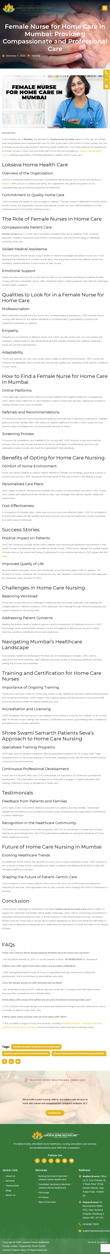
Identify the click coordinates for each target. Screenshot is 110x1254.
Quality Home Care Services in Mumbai (26, 1053)
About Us (10, 1176)
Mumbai (6, 183)
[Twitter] (44, 1160)
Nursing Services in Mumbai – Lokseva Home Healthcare (53, 1178)
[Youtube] (71, 1160)
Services (10, 1180)
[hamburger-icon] (104, 8)
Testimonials (12, 1185)
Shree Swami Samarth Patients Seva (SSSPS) (79, 1053)
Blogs (8, 1190)
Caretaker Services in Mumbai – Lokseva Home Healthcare (55, 1186)
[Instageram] (51, 1160)
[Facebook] (37, 1160)
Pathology (43, 1192)
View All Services (47, 1202)
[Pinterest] (64, 1160)
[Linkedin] (57, 1160)
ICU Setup (43, 1197)
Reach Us (10, 1195)
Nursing (36, 55)
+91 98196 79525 (90, 1224)
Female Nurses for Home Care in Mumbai (36, 1046)
